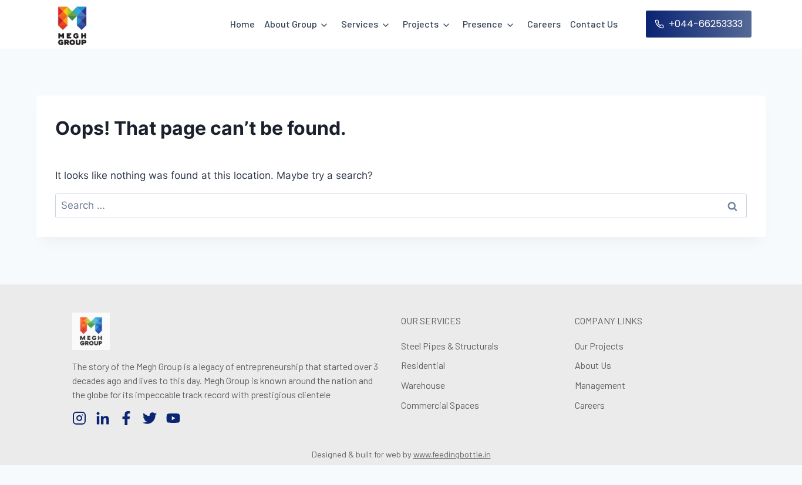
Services (359, 23)
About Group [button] (290, 23)
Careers (544, 23)
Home (242, 23)
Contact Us (594, 23)
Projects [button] (421, 23)
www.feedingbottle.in (452, 454)
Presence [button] (483, 23)
